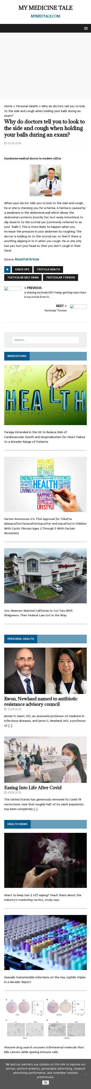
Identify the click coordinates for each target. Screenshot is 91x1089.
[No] (86, 1074)
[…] (10, 725)
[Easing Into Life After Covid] (45, 780)
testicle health (48, 269)
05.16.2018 (14, 143)
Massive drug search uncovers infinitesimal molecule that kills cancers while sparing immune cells (44, 1049)
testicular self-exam (23, 277)
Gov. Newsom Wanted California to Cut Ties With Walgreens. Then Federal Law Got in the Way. (38, 613)
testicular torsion (60, 277)
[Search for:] (45, 340)
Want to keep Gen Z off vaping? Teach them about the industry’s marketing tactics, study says (42, 897)
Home (8, 106)
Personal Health (27, 106)
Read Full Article (27, 259)
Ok (45, 1082)
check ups (22, 269)
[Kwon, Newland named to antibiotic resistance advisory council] (45, 691)
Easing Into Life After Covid (33, 787)
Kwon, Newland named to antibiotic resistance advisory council (41, 701)
